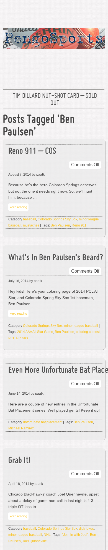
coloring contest (88, 332)
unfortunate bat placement (42, 422)
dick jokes (86, 529)
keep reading (18, 207)
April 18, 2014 (18, 484)
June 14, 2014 (19, 393)
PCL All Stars (18, 338)
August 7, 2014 (19, 174)
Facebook (80, 12)
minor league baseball (81, 326)
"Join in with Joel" (75, 535)
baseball (29, 219)
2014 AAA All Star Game (35, 332)
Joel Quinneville (34, 541)
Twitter (62, 12)
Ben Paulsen (60, 225)
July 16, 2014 (18, 281)
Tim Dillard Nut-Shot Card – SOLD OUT (55, 99)
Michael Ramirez (21, 428)
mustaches (31, 225)
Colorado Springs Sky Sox (57, 219)
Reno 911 (79, 225)
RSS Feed (97, 12)
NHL (47, 535)
